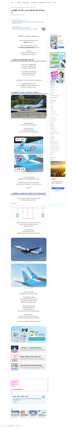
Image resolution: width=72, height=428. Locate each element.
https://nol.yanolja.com (15, 26)
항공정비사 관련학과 (53, 131)
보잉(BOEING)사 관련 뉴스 (54, 144)
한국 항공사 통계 (53, 118)
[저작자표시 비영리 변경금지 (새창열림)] (21, 375)
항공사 (51, 134)
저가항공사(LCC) (53, 121)
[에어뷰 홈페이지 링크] (28, 326)
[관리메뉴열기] (1, 426)
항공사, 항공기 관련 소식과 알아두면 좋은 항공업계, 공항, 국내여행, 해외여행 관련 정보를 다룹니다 (27, 399)
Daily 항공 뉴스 (52, 126)
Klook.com (58, 190)
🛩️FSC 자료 (49, 2)
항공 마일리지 (52, 99)
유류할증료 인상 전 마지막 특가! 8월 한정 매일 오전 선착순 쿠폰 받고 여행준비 (25, 29)
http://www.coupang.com (16, 19)
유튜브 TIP (52, 159)
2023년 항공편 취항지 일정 (54, 95)
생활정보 (51, 154)
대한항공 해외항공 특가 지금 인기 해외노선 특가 (21, 27)
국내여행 (51, 102)
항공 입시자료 (52, 128)
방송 (51, 156)
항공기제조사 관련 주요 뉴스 (54, 143)
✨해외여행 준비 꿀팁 (34, 2)
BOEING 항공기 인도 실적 (54, 149)
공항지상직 (52, 136)
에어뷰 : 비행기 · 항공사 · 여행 (20, 396)
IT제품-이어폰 (52, 92)
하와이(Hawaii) (53, 112)
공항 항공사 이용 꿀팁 (53, 97)
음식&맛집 (52, 105)
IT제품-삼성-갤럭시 (53, 89)
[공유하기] (14, 375)
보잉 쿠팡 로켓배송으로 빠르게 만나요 (19, 20)
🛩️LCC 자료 (54, 2)
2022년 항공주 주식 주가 (54, 141)
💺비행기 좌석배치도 (42, 2)
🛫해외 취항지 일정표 (25, 2)
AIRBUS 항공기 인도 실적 (54, 151)
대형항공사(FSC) (53, 119)
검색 (59, 2)
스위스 (51, 116)
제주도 (51, 104)
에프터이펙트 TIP (53, 157)
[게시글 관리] (15, 375)
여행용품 (51, 87)
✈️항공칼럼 (19, 2)
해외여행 (51, 107)
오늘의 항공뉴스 (52, 85)
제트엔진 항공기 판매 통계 (54, 147)
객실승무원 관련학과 (53, 129)
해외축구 (51, 109)
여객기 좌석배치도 (53, 100)
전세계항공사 (52, 137)
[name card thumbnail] (43, 397)
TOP (61, 424)
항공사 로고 (52, 139)
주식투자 (51, 122)
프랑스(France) (53, 110)
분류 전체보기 (52, 84)
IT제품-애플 (52, 90)
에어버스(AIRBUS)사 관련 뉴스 (55, 146)
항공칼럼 (51, 93)
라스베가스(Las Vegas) (54, 114)
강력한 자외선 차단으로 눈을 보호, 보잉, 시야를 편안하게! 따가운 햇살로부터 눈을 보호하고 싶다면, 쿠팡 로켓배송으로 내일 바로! (28, 22)
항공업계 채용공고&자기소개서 (55, 133)
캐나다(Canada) (53, 113)
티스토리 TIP (52, 152)
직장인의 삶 (52, 124)
